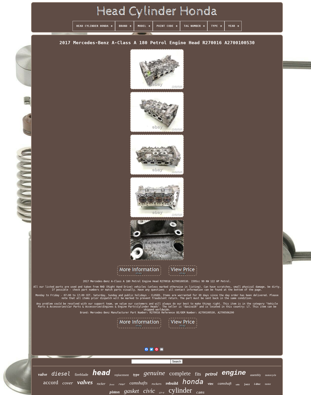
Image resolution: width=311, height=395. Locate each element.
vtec (210, 383)
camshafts (138, 382)
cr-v (161, 392)
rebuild (172, 383)
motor (268, 384)
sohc (238, 384)
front (112, 384)
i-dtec (257, 383)
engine (234, 373)
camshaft (224, 383)
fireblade (81, 374)
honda (193, 381)
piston (115, 392)
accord (50, 382)
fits (198, 374)
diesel (60, 374)
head (101, 372)
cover (67, 382)
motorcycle (270, 375)
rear (121, 384)
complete (180, 373)
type (136, 375)
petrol (211, 374)
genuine (154, 373)
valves (85, 382)
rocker (101, 383)
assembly (255, 375)
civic (149, 390)
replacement (121, 375)
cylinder (180, 390)
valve (42, 374)
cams (200, 392)
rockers (156, 383)
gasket (131, 391)
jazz (247, 384)
